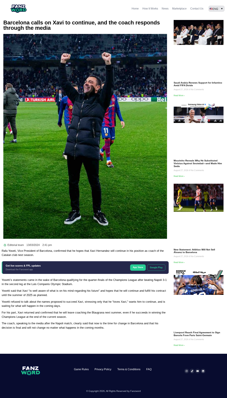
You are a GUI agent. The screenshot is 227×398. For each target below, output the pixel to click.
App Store (138, 267)
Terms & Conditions (128, 369)
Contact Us (196, 8)
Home (135, 8)
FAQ (149, 369)
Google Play (156, 267)
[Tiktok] (192, 371)
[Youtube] (197, 371)
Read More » (179, 95)
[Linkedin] (203, 371)
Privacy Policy (103, 369)
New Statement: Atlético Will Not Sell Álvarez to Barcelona (194, 251)
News (165, 8)
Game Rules (81, 369)
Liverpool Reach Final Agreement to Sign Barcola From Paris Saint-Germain (197, 334)
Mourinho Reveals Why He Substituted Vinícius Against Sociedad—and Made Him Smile (198, 163)
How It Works (150, 8)
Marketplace (179, 8)
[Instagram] (186, 371)
